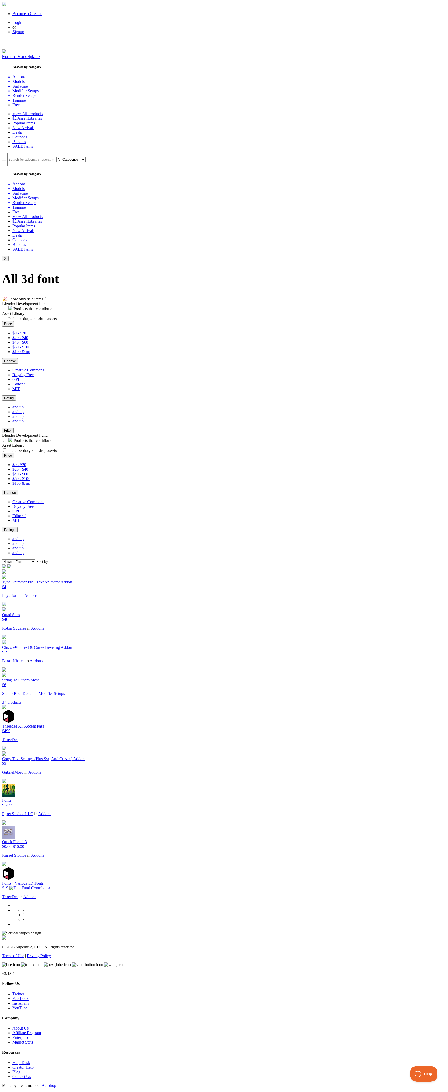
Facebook (20, 998)
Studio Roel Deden (17, 693)
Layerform (10, 595)
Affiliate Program (26, 1033)
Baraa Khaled (13, 661)
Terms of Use (13, 956)
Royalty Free (23, 374)
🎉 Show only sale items (22, 299)
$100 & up (21, 351)
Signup (18, 32)
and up (18, 407)
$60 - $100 (21, 347)
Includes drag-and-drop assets (32, 318)
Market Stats (22, 1042)
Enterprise (20, 1037)
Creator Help (23, 1067)
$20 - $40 (20, 337)
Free (16, 105)
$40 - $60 (20, 342)
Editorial (19, 384)
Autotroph (49, 1085)
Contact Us (21, 1076)
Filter (8, 430)
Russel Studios (14, 855)
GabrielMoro (12, 772)
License (10, 361)
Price (8, 324)
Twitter (18, 994)
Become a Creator (27, 13)
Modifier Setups (52, 693)
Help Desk (21, 1062)
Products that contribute (32, 309)
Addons (30, 595)
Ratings (10, 530)
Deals (17, 132)
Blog (16, 1072)
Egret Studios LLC (17, 814)
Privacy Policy (39, 956)
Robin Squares (14, 628)
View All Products (27, 113)
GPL (16, 379)
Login (17, 22)
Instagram (20, 1003)
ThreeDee (10, 739)
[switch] (46, 298)
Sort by (42, 561)
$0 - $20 (19, 333)
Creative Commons (28, 370)
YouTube (19, 1008)
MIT (16, 388)
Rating (9, 398)
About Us (20, 1028)
